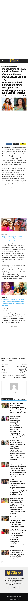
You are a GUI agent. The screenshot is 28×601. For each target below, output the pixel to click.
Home (2, 64)
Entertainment (8, 64)
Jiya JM (4, 95)
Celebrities (10, 66)
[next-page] (5, 562)
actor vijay (8, 358)
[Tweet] (16, 144)
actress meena (14, 358)
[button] (2, 61)
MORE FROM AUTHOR (19, 399)
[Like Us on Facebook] (23, 144)
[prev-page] (2, 562)
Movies (15, 66)
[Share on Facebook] (9, 144)
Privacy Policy (10, 595)
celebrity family (22, 358)
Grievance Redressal (11, 596)
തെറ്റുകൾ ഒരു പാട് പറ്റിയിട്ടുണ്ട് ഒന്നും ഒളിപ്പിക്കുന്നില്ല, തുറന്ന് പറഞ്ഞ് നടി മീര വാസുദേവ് (17, 554)
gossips (10, 360)
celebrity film (4, 360)
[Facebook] (10, 587)
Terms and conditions (18, 595)
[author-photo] (14, 390)
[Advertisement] (14, 15)
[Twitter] (18, 587)
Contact (19, 596)
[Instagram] (14, 587)
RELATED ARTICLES (7, 399)
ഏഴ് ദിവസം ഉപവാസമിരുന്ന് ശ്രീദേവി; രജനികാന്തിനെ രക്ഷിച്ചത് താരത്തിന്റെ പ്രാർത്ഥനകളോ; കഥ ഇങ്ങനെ (12, 238)
